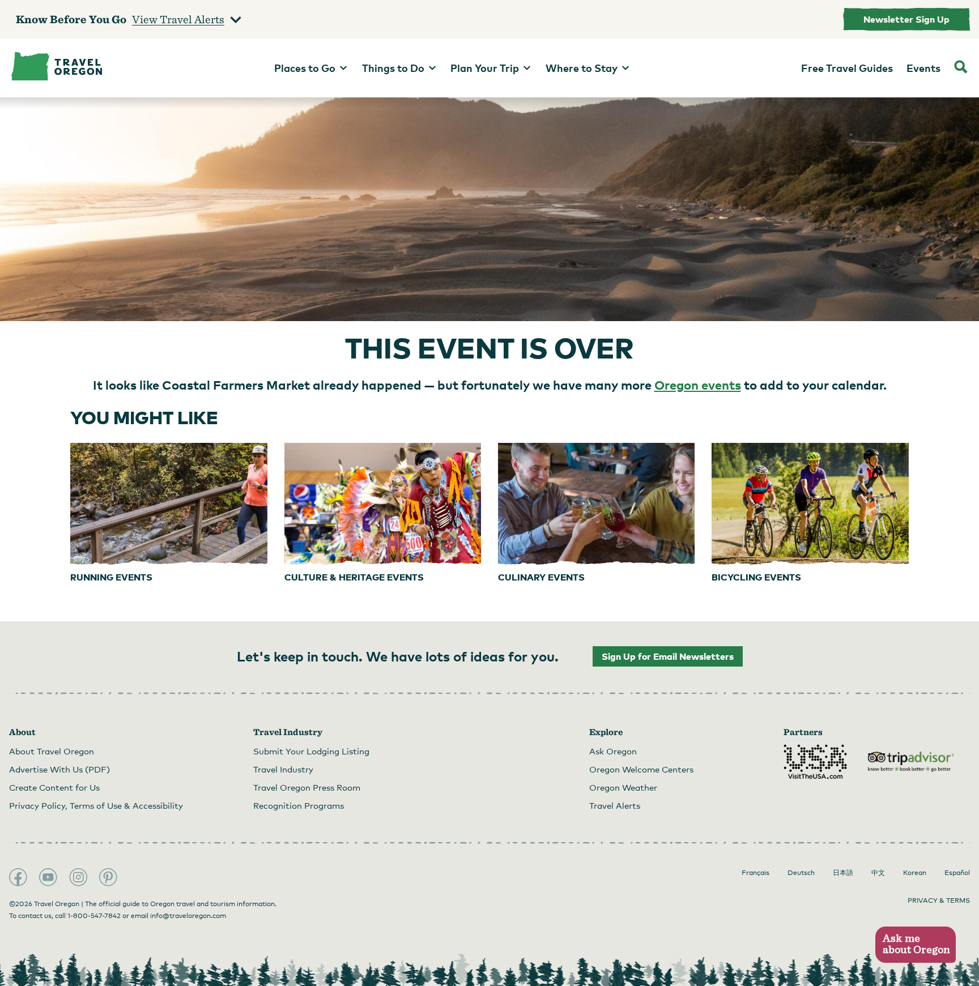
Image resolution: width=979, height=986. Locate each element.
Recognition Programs (298, 805)
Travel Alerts (614, 805)
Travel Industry (283, 769)
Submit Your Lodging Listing (311, 751)
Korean (914, 873)
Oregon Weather (623, 787)
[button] (915, 945)
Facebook (18, 877)
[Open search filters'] (961, 68)
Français (755, 873)
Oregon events (697, 384)
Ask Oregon (613, 751)
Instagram (78, 877)
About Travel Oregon (51, 751)
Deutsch (801, 873)
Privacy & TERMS (939, 900)
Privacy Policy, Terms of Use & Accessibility (96, 805)
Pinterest (108, 877)
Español (957, 873)
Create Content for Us (54, 787)
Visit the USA (815, 762)
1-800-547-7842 (94, 916)
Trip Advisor (911, 762)
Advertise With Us (59, 769)
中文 (878, 873)
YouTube (48, 877)
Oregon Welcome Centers (641, 769)
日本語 (843, 873)
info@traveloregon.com (188, 916)
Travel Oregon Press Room (306, 787)
